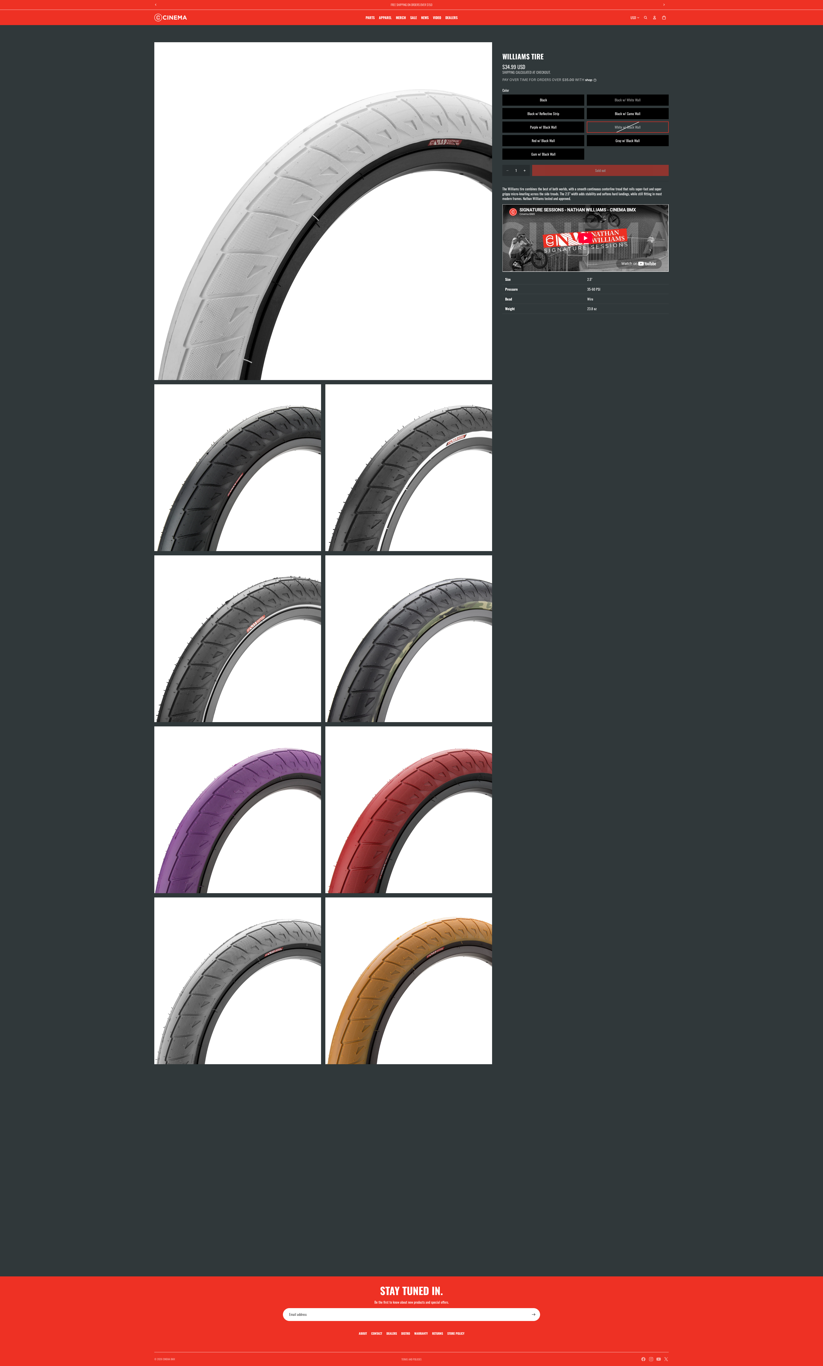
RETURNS (437, 1333)
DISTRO (405, 1333)
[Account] (654, 17)
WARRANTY (421, 1333)
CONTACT (376, 1333)
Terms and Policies (411, 1359)
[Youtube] (658, 1359)
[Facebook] (643, 1359)
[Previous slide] (156, 4)
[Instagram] (651, 1359)
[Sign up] (533, 1314)
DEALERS (391, 1333)
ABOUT (363, 1333)
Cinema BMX (169, 1359)
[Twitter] (666, 1359)
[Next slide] (664, 4)
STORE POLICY (455, 1333)
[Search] (645, 17)
